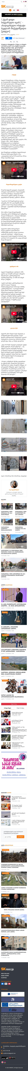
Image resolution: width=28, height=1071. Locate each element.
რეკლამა (4, 978)
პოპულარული (7, 708)
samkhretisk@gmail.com (9, 1053)
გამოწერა (20, 837)
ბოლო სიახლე (20, 708)
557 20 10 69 (6, 1050)
